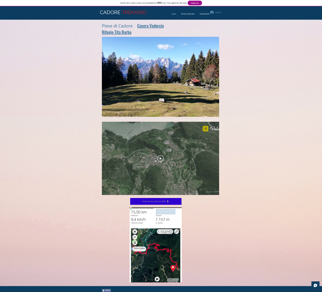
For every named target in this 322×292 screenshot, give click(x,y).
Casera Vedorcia (150, 25)
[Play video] (160, 158)
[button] (160, 77)
